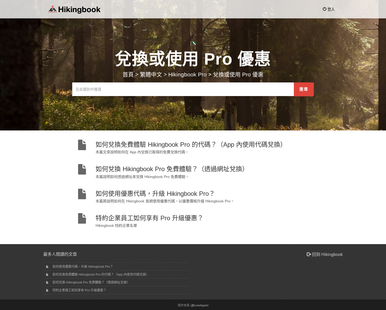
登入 (330, 9)
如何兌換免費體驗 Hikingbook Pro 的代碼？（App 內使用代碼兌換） (101, 274)
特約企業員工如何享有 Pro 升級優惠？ (79, 290)
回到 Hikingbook (327, 254)
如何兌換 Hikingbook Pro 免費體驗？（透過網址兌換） (91, 282)
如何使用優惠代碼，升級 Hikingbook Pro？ (83, 267)
